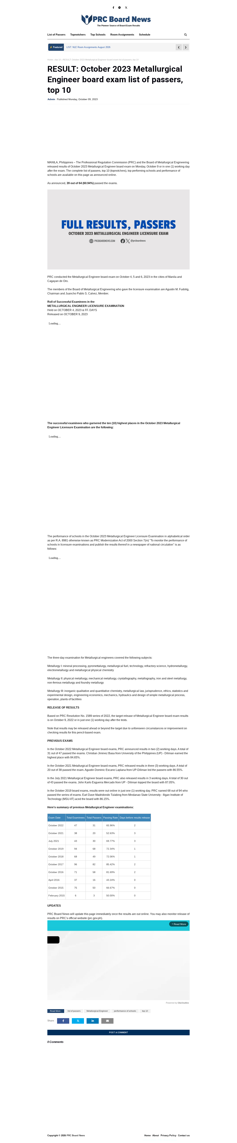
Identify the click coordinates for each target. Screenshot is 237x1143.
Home (50, 60)
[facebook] (113, 7)
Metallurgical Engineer (97, 1011)
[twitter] (125, 7)
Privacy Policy (168, 1135)
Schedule (144, 34)
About (155, 1135)
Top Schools (97, 34)
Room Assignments (122, 34)
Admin (51, 99)
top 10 (58, 60)
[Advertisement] (118, 132)
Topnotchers (78, 34)
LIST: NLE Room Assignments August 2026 (88, 47)
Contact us (184, 1135)
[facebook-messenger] (119, 7)
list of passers (74, 1011)
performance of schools (125, 1011)
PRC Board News (76, 1135)
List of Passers (56, 34)
